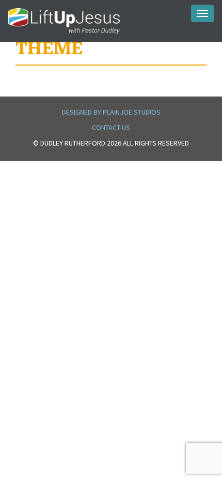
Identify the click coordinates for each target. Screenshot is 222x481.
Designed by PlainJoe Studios (111, 112)
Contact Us (111, 127)
